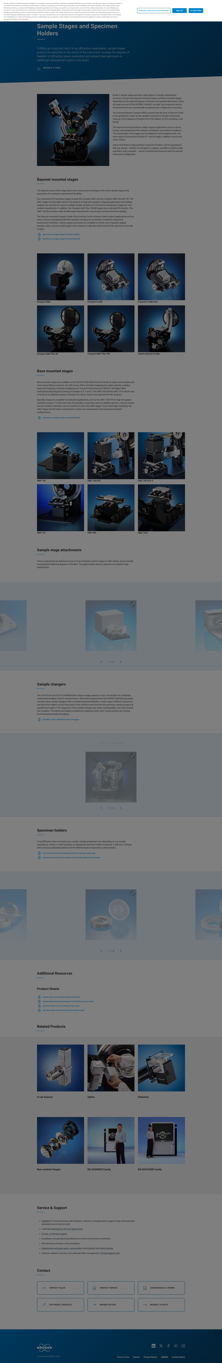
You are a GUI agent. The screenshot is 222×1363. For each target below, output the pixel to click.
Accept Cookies (196, 10)
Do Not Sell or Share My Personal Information (154, 10)
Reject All (179, 10)
